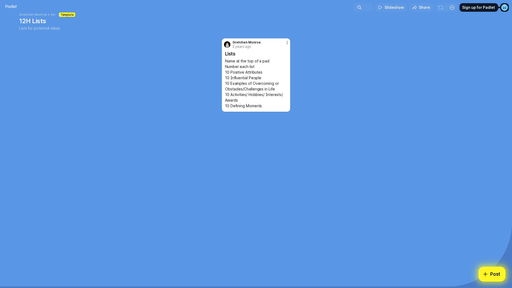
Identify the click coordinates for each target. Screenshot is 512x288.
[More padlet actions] (452, 7)
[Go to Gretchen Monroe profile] (227, 44)
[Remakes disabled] (440, 7)
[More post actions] (287, 42)
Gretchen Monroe (33, 15)
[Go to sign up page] (504, 7)
